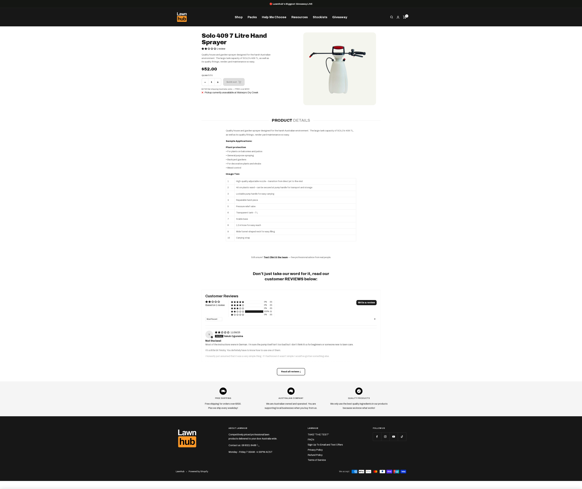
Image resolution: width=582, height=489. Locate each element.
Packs (252, 17)
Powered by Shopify (198, 471)
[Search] (391, 17)
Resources (299, 17)
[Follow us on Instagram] (385, 436)
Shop (239, 17)
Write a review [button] (366, 302)
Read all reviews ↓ (291, 372)
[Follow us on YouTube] (394, 436)
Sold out (231, 82)
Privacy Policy (315, 450)
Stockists (320, 17)
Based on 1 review (215, 305)
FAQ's (311, 439)
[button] (209, 48)
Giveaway (339, 17)
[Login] (398, 17)
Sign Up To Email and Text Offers (325, 444)
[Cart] (404, 17)
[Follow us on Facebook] (377, 436)
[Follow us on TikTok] (402, 436)
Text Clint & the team (276, 257)
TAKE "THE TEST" (318, 434)
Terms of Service (317, 460)
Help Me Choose (274, 17)
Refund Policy (315, 455)
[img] (222, 332)
